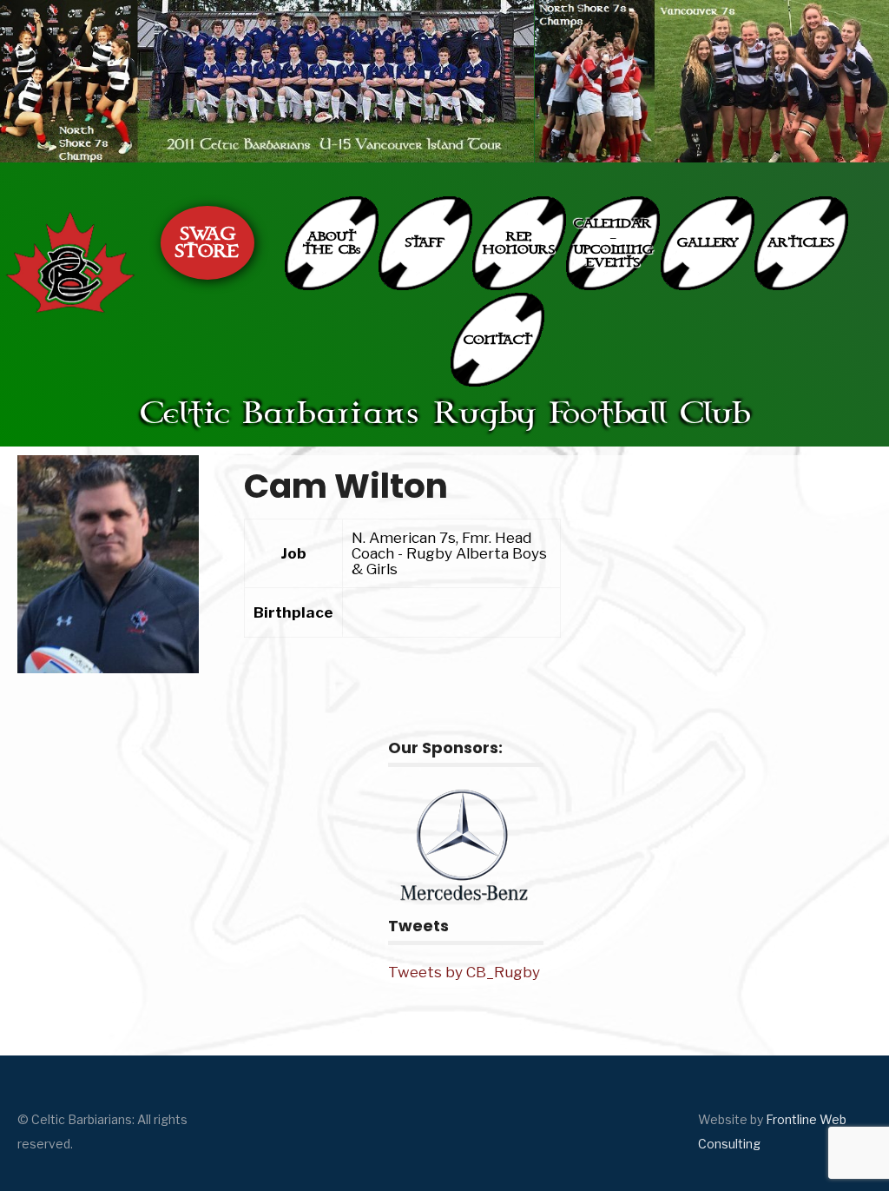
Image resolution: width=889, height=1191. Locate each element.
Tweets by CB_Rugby (464, 972)
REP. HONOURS (519, 243)
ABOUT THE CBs (331, 243)
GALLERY (707, 242)
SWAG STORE (207, 243)
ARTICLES (800, 242)
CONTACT (498, 340)
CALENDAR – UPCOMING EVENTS (613, 243)
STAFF (424, 242)
